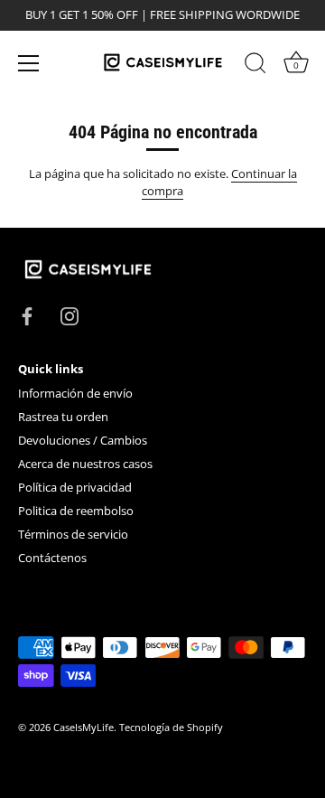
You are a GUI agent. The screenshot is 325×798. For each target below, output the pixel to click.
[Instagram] (69, 314)
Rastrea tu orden (63, 416)
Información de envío (75, 393)
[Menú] (29, 63)
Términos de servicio (73, 534)
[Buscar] (255, 66)
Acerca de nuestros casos (85, 463)
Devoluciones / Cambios (82, 440)
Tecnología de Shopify (171, 727)
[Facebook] (27, 314)
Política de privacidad (75, 487)
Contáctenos (52, 557)
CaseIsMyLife (83, 727)
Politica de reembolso (76, 510)
